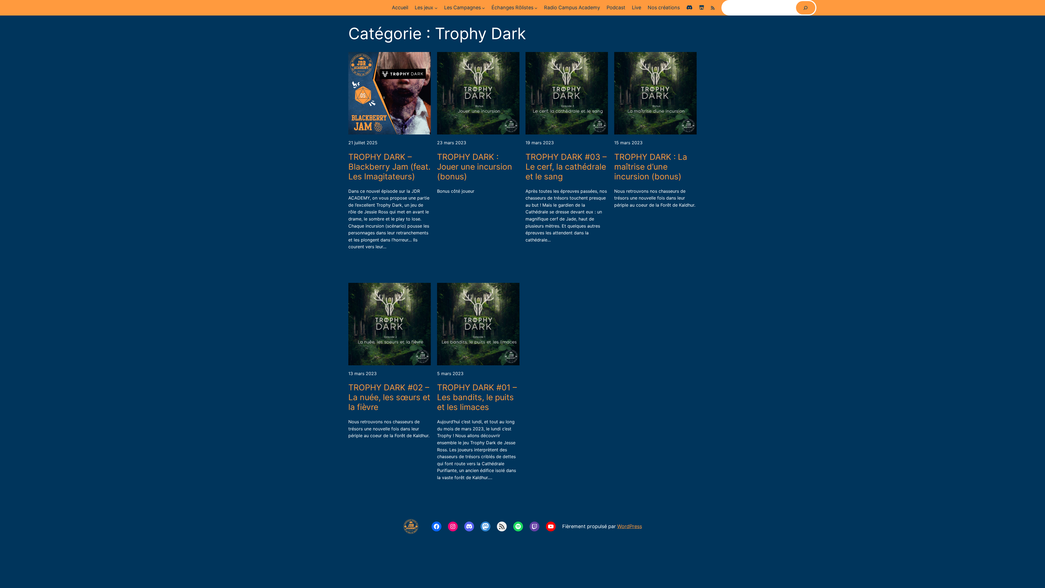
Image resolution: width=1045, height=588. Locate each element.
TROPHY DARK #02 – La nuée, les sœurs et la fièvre (389, 397)
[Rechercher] (805, 7)
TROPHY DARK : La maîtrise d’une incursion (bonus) (650, 166)
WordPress (629, 526)
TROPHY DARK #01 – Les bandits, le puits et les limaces (477, 397)
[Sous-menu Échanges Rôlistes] (535, 7)
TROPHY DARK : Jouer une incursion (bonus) (474, 166)
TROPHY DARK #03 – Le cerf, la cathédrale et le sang (566, 166)
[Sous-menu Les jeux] (436, 7)
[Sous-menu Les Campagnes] (483, 7)
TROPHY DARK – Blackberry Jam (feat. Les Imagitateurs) (389, 166)
